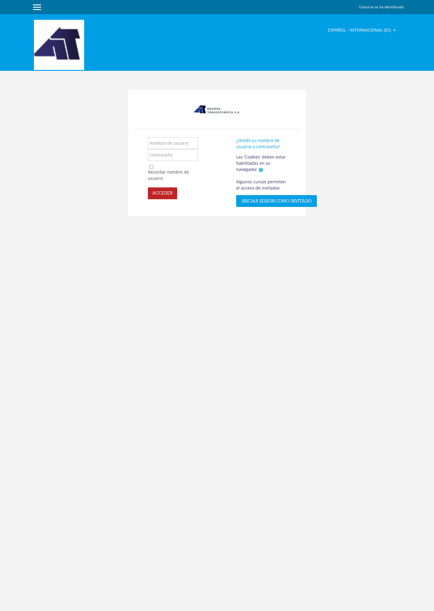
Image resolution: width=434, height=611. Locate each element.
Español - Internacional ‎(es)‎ (360, 30)
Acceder (162, 193)
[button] (261, 169)
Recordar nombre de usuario (168, 175)
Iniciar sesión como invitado (276, 201)
